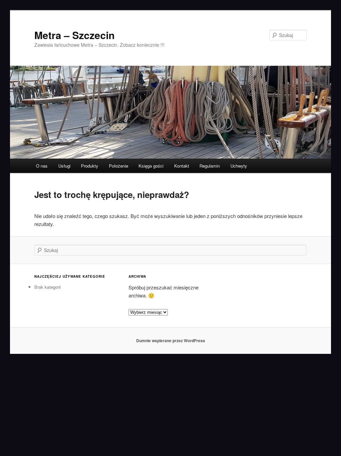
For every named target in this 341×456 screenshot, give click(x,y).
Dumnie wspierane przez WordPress (170, 340)
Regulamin (209, 166)
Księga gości (151, 166)
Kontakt (181, 166)
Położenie (118, 166)
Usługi (64, 166)
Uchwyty (238, 166)
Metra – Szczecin (74, 35)
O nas (42, 166)
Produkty (89, 166)
